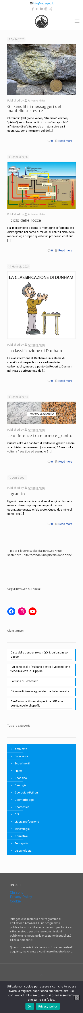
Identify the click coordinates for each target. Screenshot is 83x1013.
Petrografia (22, 843)
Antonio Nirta (36, 100)
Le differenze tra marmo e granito (39, 435)
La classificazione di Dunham (34, 350)
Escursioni (21, 756)
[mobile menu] (77, 21)
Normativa (21, 836)
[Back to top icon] (42, 975)
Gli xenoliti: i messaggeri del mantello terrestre (34, 108)
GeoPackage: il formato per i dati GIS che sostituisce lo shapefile (37, 703)
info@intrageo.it (43, 3)
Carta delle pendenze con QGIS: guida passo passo (39, 654)
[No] (77, 997)
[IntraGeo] (41, 21)
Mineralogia (22, 828)
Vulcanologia (23, 850)
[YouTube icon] (37, 9)
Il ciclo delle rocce (24, 220)
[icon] (50, 9)
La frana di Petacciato (24, 681)
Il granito (16, 493)
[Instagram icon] (46, 9)
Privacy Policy (21, 897)
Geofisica (21, 778)
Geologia (20, 785)
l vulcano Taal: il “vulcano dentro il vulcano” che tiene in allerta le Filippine (40, 669)
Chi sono (16, 892)
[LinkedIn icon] (41, 9)
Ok (30, 1006)
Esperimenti (22, 763)
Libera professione (27, 821)
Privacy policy (48, 1006)
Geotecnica (22, 807)
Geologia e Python (26, 792)
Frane (18, 770)
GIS (17, 814)
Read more (65, 140)
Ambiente (21, 749)
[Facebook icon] (32, 9)
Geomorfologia (24, 799)
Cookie (15, 901)
